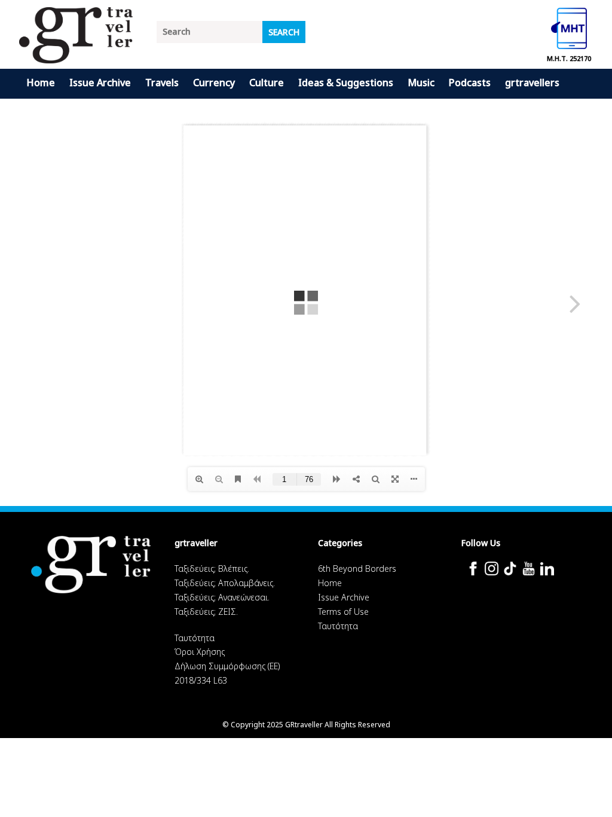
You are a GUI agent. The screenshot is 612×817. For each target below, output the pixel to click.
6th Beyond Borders (357, 568)
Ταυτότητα (195, 638)
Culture (266, 82)
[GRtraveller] (76, 56)
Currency (214, 82)
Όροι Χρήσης (200, 651)
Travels (162, 82)
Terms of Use (343, 611)
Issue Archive (100, 82)
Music (421, 82)
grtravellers (532, 82)
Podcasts (470, 82)
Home (40, 82)
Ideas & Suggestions (345, 82)
